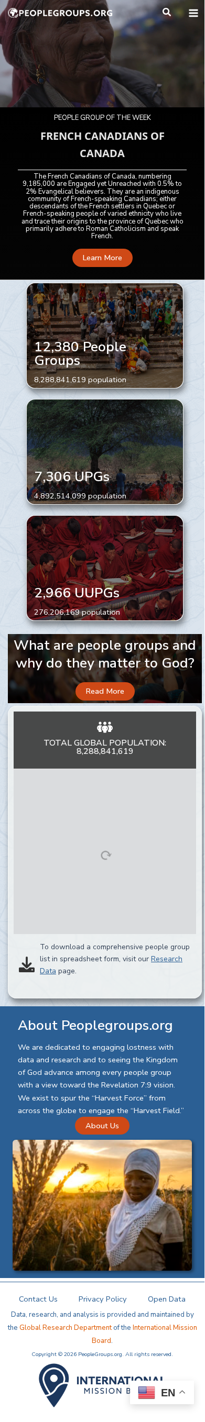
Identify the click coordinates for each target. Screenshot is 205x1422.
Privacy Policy (103, 1299)
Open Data (167, 1299)
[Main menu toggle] (193, 13)
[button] (167, 13)
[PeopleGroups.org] (60, 13)
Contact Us (38, 1299)
